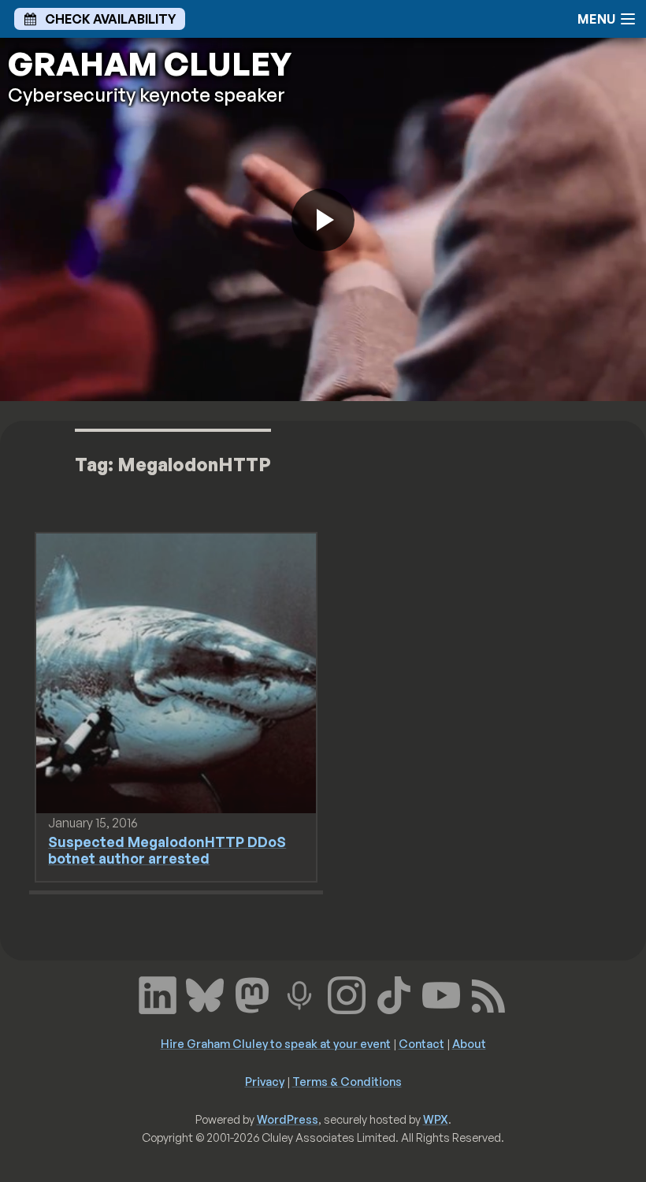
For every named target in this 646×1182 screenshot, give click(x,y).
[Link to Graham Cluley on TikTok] (394, 994)
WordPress (287, 1119)
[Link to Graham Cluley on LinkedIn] (157, 994)
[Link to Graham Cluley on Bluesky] (205, 994)
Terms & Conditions (347, 1081)
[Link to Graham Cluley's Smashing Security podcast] (299, 994)
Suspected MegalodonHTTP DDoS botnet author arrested (167, 850)
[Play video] (323, 219)
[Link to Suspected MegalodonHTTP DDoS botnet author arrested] (176, 672)
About (469, 1043)
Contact (421, 1043)
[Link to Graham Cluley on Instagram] (347, 994)
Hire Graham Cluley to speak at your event (276, 1043)
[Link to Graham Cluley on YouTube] (441, 994)
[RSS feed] (488, 994)
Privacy (264, 1081)
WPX (435, 1119)
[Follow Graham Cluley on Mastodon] (252, 994)
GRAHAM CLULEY (149, 64)
